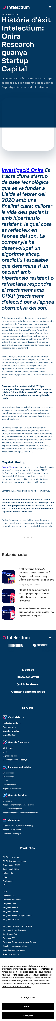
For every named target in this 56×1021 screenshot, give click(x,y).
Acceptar (28, 1015)
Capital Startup (9, 467)
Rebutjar (28, 1006)
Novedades (9, 14)
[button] (50, 7)
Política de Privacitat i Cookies (16, 986)
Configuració (28, 997)
